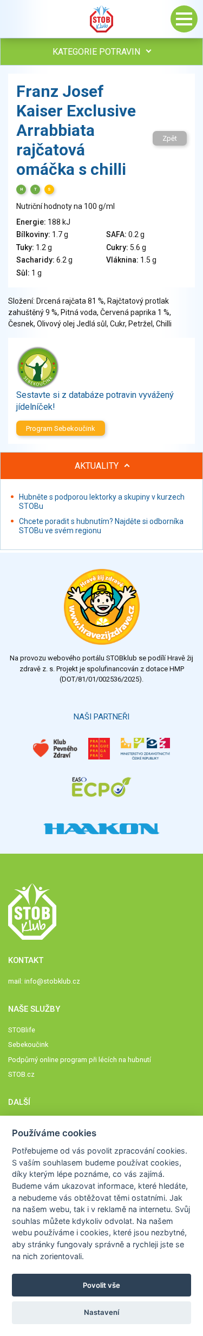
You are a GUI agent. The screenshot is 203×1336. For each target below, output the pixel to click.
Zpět (169, 138)
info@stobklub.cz (52, 981)
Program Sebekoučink (60, 428)
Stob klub (102, 18)
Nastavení (101, 1312)
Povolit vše (101, 1285)
